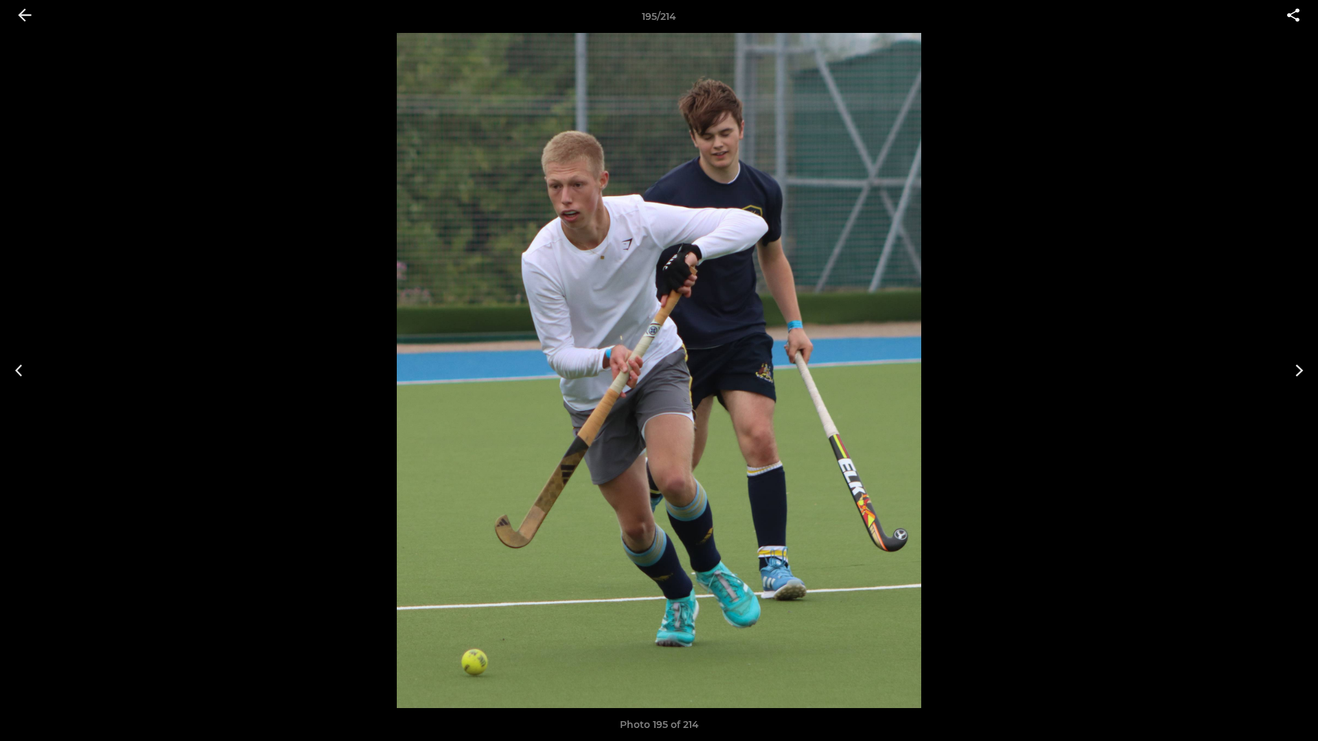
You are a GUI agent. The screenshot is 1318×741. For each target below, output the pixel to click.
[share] (1293, 16)
